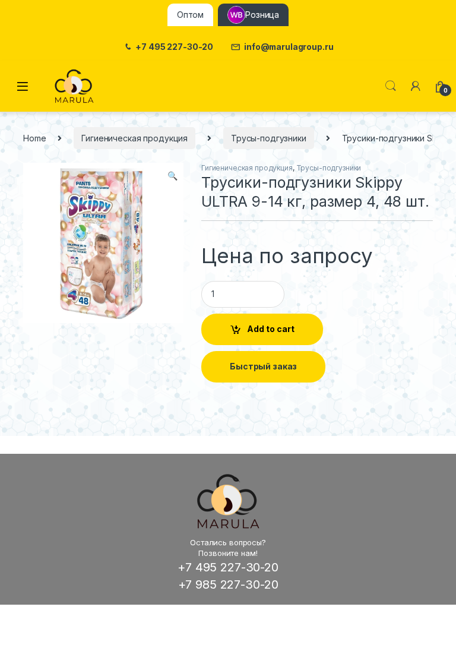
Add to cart (270, 329)
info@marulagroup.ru (288, 47)
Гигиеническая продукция (134, 138)
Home (34, 138)
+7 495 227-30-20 (174, 47)
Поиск (390, 86)
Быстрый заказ (263, 366)
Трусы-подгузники (268, 138)
